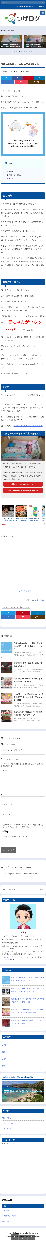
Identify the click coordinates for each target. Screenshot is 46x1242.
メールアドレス (7, 805)
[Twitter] (6, 78)
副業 (3, 1052)
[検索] (43, 2)
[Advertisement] (23, 561)
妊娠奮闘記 (26, 72)
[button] (3, 42)
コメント (4, 770)
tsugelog (40, 600)
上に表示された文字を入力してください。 (16, 836)
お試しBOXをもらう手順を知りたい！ (23, 490)
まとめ (10, 178)
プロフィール (6, 1129)
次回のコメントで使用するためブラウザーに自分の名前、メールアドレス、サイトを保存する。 (23, 826)
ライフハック (6, 1045)
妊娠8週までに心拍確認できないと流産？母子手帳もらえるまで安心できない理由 (28, 697)
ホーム (5, 30)
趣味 (3, 1066)
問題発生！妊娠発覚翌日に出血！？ (28, 425)
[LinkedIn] (39, 78)
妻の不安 (11, 172)
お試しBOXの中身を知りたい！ (23, 484)
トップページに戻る (23, 591)
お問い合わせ (6, 1118)
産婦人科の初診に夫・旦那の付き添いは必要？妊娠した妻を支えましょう (28, 646)
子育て (13, 30)
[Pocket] (21, 82)
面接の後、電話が (14, 175)
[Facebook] (17, 78)
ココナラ (5, 957)
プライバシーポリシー (9, 1123)
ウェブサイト (5, 814)
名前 (3, 795)
